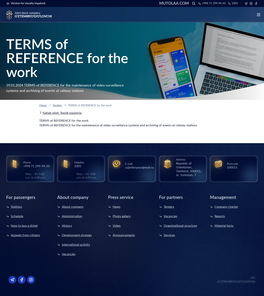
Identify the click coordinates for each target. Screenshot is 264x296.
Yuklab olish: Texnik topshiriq (62, 113)
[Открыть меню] (258, 14)
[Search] (194, 3)
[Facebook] (256, 3)
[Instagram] (251, 3)
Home (43, 105)
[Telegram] (246, 3)
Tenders (57, 105)
